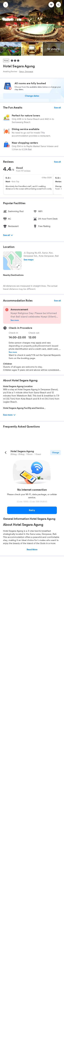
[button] (12, 260)
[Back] (5, 4)
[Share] (58, 4)
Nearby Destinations (13, 275)
